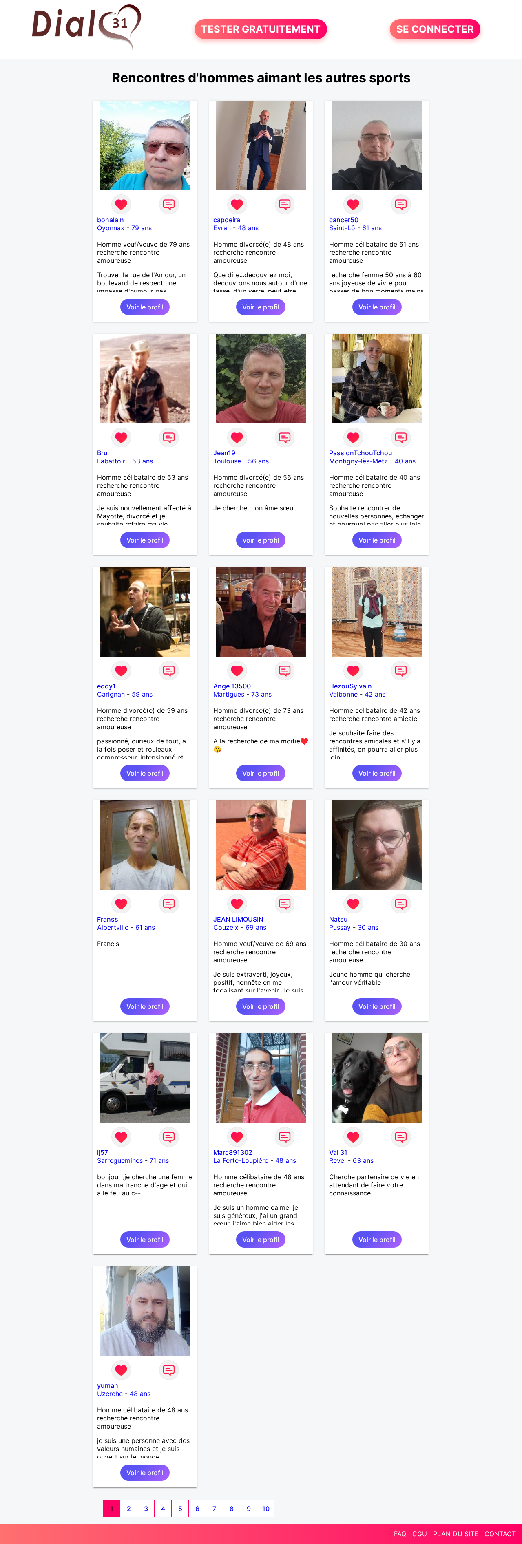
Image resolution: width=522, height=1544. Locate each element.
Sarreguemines (120, 1160)
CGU (419, 1534)
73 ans (261, 694)
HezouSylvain (350, 686)
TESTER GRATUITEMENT (261, 29)
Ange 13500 (232, 686)
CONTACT (500, 1534)
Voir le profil (145, 307)
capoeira (226, 220)
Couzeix (226, 927)
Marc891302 (232, 1152)
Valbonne (343, 694)
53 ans (142, 461)
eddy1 (106, 686)
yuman (107, 1385)
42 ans (375, 694)
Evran (222, 228)
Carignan (111, 694)
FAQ (400, 1534)
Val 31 (338, 1152)
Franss (107, 919)
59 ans (142, 694)
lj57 (102, 1152)
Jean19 (224, 453)
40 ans (405, 461)
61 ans (372, 228)
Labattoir (111, 461)
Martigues (228, 694)
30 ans (368, 927)
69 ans (256, 927)
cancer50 (343, 220)
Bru (102, 453)
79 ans (141, 228)
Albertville (112, 927)
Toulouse (227, 461)
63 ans (363, 1160)
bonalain (110, 220)
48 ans (248, 228)
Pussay (340, 927)
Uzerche (110, 1394)
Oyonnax (110, 228)
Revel (337, 1160)
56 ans (258, 461)
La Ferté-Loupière (240, 1160)
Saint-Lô (342, 228)
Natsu (338, 919)
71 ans (159, 1160)
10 (266, 1508)
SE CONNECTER (435, 29)
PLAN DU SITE (455, 1534)
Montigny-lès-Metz (358, 461)
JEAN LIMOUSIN (238, 919)
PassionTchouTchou (360, 453)
